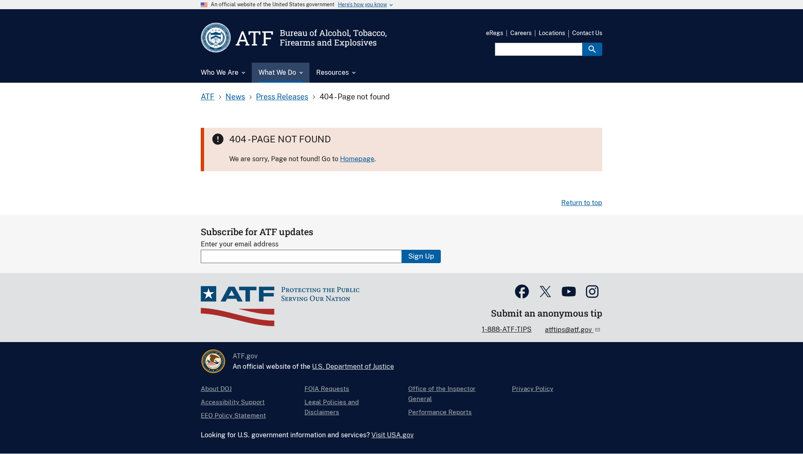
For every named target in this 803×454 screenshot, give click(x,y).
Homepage (357, 159)
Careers (521, 33)
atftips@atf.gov (569, 330)
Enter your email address (240, 244)
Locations (552, 33)
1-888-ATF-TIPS (507, 329)
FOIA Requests (326, 388)
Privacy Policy (532, 388)
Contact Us (587, 33)
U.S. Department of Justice (353, 366)
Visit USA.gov (392, 435)
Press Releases (282, 96)
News (235, 96)
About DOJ (216, 388)
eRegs (494, 33)
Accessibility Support (233, 402)
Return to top (581, 203)
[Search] (592, 49)
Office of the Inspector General (442, 393)
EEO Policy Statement (233, 415)
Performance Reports (440, 412)
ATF (208, 96)
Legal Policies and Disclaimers (331, 407)
